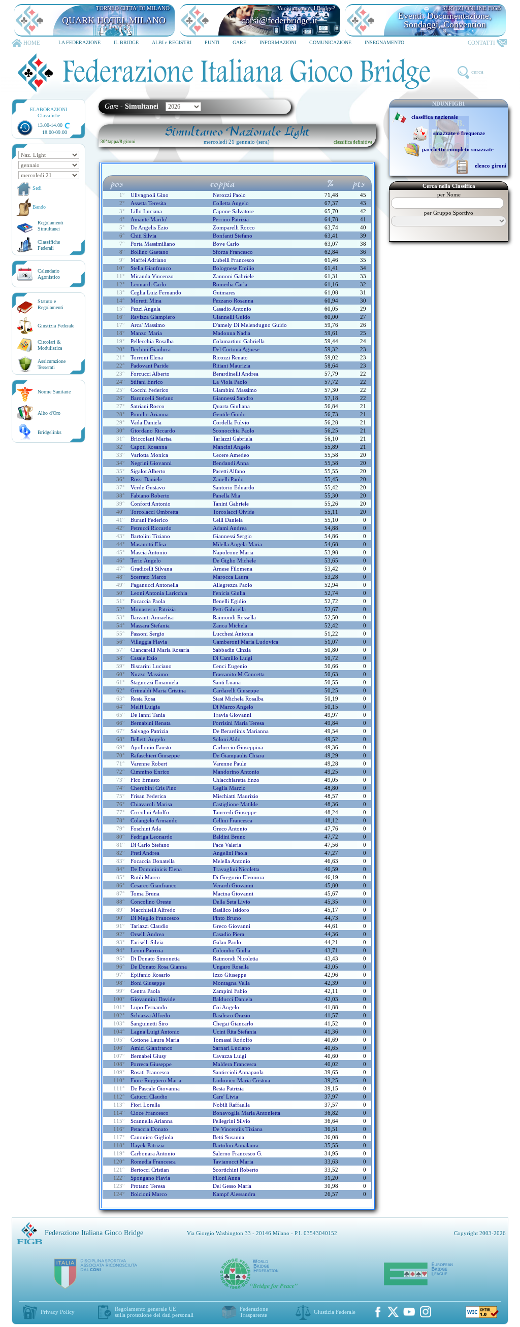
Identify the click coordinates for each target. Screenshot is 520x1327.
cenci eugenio (230, 666)
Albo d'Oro (49, 413)
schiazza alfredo (150, 1015)
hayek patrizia (148, 1145)
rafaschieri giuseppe (155, 755)
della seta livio (231, 902)
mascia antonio (149, 552)
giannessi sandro (233, 398)
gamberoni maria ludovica (245, 642)
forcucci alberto (150, 374)
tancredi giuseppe (234, 812)
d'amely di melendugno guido (250, 325)
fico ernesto (145, 780)
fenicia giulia (229, 593)
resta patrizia (228, 1088)
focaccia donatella (153, 861)
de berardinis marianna (241, 731)
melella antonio (231, 861)
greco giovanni (231, 926)
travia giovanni (232, 715)
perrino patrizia (231, 219)
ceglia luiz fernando (156, 292)
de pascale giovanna (155, 1088)
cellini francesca (232, 820)
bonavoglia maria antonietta (246, 1113)
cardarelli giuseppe (236, 690)
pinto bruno (227, 918)
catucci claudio (149, 1096)
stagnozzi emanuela (154, 682)
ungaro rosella (231, 967)
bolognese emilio (233, 268)
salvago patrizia (149, 731)
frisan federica (148, 796)
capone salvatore (233, 211)
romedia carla (230, 284)
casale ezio (144, 658)
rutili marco (145, 877)
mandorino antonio (236, 772)
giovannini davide (153, 999)
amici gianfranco (152, 1048)
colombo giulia (231, 950)
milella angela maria (237, 544)
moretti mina (146, 300)
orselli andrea (147, 934)
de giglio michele (234, 560)
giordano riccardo (153, 430)
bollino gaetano (150, 252)
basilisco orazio (231, 1015)
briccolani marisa (151, 439)
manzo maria (146, 333)
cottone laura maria (155, 1040)
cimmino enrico (150, 772)
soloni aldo (227, 739)
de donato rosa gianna (159, 967)
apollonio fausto (151, 747)
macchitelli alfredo (153, 910)
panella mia (226, 495)
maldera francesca (234, 1064)
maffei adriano (149, 260)
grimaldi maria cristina (158, 690)
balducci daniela (232, 999)
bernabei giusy (149, 1056)
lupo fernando (149, 1007)
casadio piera (228, 934)
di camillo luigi (232, 658)
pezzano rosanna (233, 300)
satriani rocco (148, 406)
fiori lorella (145, 1105)
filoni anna (226, 1178)
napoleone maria (233, 552)
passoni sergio (148, 634)
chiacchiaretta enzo (236, 780)
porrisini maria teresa (238, 723)
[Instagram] (425, 1312)
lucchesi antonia (233, 634)
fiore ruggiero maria (156, 1080)
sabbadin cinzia (232, 650)
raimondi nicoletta (235, 958)
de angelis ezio (149, 227)
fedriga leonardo (152, 837)
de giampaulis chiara (238, 755)
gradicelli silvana (151, 569)
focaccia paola (148, 601)
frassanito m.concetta (239, 674)
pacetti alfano (229, 471)
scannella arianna (152, 1121)
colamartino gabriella (239, 341)
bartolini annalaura (235, 1145)
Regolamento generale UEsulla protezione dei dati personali (154, 1312)
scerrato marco (149, 577)
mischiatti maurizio (235, 796)
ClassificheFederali (49, 245)
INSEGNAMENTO (384, 42)
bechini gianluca (151, 349)
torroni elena (147, 357)
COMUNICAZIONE (330, 42)
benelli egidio (229, 601)
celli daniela (228, 520)
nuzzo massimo (149, 674)
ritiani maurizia (231, 365)
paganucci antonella (154, 585)
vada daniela (146, 422)
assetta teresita (148, 203)
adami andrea (230, 528)
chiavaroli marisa (151, 804)
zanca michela (230, 625)
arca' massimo (148, 325)
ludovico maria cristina (241, 1080)
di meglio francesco (155, 918)
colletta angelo (231, 203)
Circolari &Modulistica (50, 345)
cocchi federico (150, 390)
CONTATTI (481, 43)
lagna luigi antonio (155, 1032)
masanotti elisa (148, 544)
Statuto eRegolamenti (50, 304)
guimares (224, 292)
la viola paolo (230, 382)
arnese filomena (232, 569)
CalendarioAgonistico (49, 274)
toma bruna (145, 893)
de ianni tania (148, 715)
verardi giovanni (233, 885)
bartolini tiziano (150, 536)
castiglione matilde (235, 804)
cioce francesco (150, 1113)
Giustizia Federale (56, 325)
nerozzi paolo (229, 195)
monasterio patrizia (153, 609)
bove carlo (226, 244)
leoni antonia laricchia (159, 593)
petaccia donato (149, 1129)
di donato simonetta (155, 958)
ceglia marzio (229, 788)
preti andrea (145, 853)
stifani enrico (147, 382)
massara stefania (150, 625)
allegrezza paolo (232, 585)
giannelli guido (231, 317)
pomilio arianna (150, 414)
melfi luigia (145, 707)
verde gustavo (148, 487)
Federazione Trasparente (254, 1312)
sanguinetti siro (149, 1023)
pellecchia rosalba (152, 341)
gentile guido (229, 414)
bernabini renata (151, 723)
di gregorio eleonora (238, 877)
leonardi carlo (148, 284)
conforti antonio (151, 504)
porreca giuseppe (151, 1064)
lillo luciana (146, 211)
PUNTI (212, 42)
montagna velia (231, 983)
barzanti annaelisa (152, 617)
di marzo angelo (233, 707)
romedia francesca (153, 1161)
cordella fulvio (231, 422)
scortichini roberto (235, 1170)
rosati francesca (150, 1072)
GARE (239, 42)
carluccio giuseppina (238, 747)
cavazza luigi (229, 1056)
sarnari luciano (231, 1048)
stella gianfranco (151, 268)
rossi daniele (146, 479)
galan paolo (227, 942)
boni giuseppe (148, 983)
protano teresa (148, 1186)
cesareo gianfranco (154, 885)
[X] (393, 1312)
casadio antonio (232, 309)
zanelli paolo (228, 479)
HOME (31, 43)
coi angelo (226, 1007)
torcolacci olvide (233, 512)
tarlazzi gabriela (232, 439)
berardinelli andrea (235, 374)
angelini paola (230, 853)
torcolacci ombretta (154, 512)
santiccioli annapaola (238, 1072)
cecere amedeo (231, 455)
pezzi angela (145, 309)
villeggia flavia (149, 642)
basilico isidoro (231, 910)
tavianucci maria (233, 1161)
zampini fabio (230, 991)
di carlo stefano (150, 845)
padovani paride (150, 365)
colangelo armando (154, 820)
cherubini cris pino (154, 788)
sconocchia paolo (233, 430)
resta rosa (143, 698)
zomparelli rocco (234, 227)
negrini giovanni (151, 463)
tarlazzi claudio (150, 926)
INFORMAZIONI (277, 42)
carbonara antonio (153, 1153)
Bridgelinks (49, 432)
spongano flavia (150, 1178)
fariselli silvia (147, 942)
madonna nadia (231, 333)
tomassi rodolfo (232, 1040)
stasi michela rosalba (238, 698)
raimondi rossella (234, 617)
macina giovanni (233, 893)
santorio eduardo (233, 487)
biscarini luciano (151, 666)
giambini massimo (235, 390)
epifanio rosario (150, 975)
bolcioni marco (149, 1194)
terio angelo (146, 560)
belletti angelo (148, 739)
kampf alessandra (234, 1194)
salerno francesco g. (238, 1153)
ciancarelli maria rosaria (160, 650)
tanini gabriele (231, 504)
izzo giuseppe (229, 975)
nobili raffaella (231, 1105)
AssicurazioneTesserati (52, 364)
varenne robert (149, 763)
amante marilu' (149, 219)
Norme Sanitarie (54, 391)
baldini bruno (229, 837)
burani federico (149, 520)
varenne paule (229, 763)
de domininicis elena (156, 869)
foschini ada (146, 828)
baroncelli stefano (152, 398)
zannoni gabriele (233, 276)
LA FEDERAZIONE (79, 42)
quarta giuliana (231, 406)
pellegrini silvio (231, 1121)
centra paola (145, 991)
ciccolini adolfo (150, 812)
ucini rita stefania (234, 1032)
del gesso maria (232, 1186)
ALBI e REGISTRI (171, 42)
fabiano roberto (150, 495)
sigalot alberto (148, 471)
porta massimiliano (153, 244)
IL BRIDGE (126, 42)
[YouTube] (409, 1312)
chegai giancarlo (233, 1023)
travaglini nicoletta (236, 869)
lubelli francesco (233, 260)
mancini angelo (231, 447)
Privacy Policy (58, 1312)
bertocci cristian (150, 1170)
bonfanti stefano (232, 236)
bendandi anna (231, 463)
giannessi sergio (232, 536)
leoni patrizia (147, 950)
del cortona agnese (236, 349)
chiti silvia (143, 236)
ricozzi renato (230, 357)
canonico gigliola (152, 1137)
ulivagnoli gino (150, 195)
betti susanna (228, 1137)
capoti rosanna (149, 447)
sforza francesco (233, 252)
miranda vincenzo (152, 276)
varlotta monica (149, 455)
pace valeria (227, 845)
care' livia (225, 1096)
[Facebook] (378, 1312)
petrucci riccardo (151, 528)
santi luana (227, 682)
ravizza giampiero (153, 317)
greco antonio (230, 828)
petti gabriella (229, 609)
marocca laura (230, 577)
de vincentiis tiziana (238, 1129)
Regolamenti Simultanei (50, 225)
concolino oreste (151, 902)
